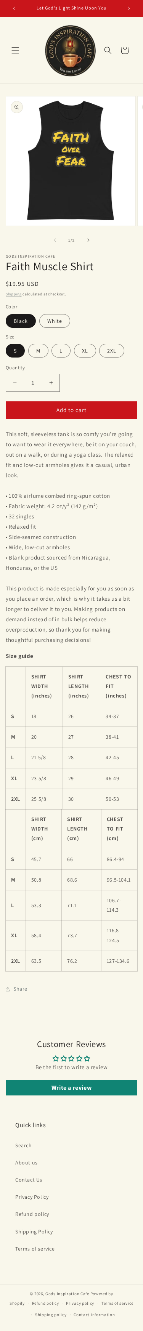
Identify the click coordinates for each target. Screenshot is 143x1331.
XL (85, 350)
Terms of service (35, 1248)
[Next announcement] (129, 8)
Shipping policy (51, 1314)
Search (23, 1145)
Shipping (14, 294)
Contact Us (28, 1179)
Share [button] (20, 988)
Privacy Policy (31, 1196)
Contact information (94, 1314)
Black (21, 321)
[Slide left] (55, 240)
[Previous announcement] (14, 8)
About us (26, 1162)
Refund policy (32, 1214)
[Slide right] (88, 240)
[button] (15, 50)
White (54, 321)
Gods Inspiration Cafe (67, 1293)
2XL (111, 350)
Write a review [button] (71, 1088)
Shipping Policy (34, 1231)
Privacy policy (80, 1303)
